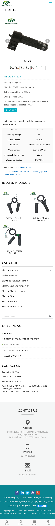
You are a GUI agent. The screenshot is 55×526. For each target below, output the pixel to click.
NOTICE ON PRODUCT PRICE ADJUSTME (21, 339)
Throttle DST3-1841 (23, 167)
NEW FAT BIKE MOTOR (14, 344)
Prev (7, 41)
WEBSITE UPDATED (12, 356)
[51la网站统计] (42, 506)
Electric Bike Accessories (14, 291)
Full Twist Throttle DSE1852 (14, 219)
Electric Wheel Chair (12, 306)
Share (6, 524)
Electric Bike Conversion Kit (15, 285)
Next (47, 41)
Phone (20, 524)
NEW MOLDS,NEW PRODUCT (16, 350)
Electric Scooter (10, 301)
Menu (34, 524)
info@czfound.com (27, 474)
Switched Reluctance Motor (16, 280)
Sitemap (51, 513)
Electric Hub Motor (11, 270)
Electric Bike (8, 296)
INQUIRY (11, 110)
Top (48, 524)
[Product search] (50, 316)
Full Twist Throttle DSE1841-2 (14, 252)
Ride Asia (8, 333)
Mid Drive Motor (10, 275)
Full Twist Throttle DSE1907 (41, 219)
